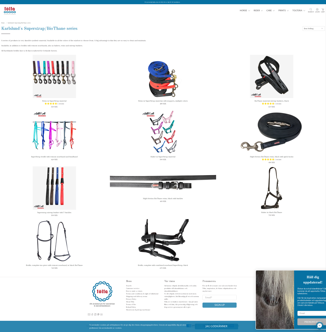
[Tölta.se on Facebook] (92, 315)
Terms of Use (131, 304)
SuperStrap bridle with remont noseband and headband (54, 157)
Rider (257, 10)
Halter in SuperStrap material (163, 157)
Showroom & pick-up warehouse (138, 310)
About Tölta (130, 302)
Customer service (132, 288)
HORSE (243, 10)
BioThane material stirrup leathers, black (272, 101)
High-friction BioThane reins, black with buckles (163, 198)
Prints (282, 10)
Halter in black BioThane (271, 212)
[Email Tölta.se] (89, 315)
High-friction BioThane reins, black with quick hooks (271, 157)
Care (269, 10)
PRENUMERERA (304, 321)
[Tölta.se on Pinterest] (98, 315)
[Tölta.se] (10, 10)
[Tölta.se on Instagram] (95, 315)
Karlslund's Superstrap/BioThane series (19, 23)
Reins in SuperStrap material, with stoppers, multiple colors (163, 101)
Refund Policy (131, 307)
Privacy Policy (131, 299)
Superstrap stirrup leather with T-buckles (54, 212)
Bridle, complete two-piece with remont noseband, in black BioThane (54, 265)
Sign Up (219, 305)
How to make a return (134, 291)
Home (3, 23)
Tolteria (297, 10)
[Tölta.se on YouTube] (101, 315)
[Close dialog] (320, 273)
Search (128, 286)
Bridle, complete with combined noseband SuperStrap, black (163, 265)
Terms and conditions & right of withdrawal (142, 294)
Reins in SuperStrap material (54, 101)
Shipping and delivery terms (136, 296)
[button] (319, 325)
